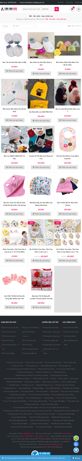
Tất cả (78, 26)
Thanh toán (69, 2)
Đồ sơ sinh (40, 19)
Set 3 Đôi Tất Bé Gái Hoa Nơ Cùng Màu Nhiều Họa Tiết (14, 297)
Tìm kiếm (57, 9)
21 (72, 26)
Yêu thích (61, 2)
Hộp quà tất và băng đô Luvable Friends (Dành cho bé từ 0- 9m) (41, 297)
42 (74, 26)
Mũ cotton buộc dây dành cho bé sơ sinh (67, 63)
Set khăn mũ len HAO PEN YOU (41, 112)
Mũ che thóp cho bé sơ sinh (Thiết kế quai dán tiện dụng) (14, 204)
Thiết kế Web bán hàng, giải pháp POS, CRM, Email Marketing (41, 447)
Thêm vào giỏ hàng (15, 71)
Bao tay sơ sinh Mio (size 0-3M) (14, 62)
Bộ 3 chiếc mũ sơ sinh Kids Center (67, 204)
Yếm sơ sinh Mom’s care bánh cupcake (67, 157)
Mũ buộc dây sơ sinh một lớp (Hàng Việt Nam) (41, 204)
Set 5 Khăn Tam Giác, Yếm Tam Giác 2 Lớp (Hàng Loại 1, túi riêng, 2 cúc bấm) (67, 250)
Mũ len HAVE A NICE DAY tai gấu (14, 157)
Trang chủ (19, 19)
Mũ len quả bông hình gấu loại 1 (68, 110)
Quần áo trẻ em (29, 19)
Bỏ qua (77, 458)
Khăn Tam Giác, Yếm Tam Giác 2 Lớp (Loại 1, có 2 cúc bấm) (14, 250)
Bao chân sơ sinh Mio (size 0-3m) (41, 63)
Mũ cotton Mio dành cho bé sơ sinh (14, 110)
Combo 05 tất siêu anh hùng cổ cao (41, 157)
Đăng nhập (78, 2)
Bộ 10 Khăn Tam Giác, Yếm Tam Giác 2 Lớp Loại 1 (41, 250)
